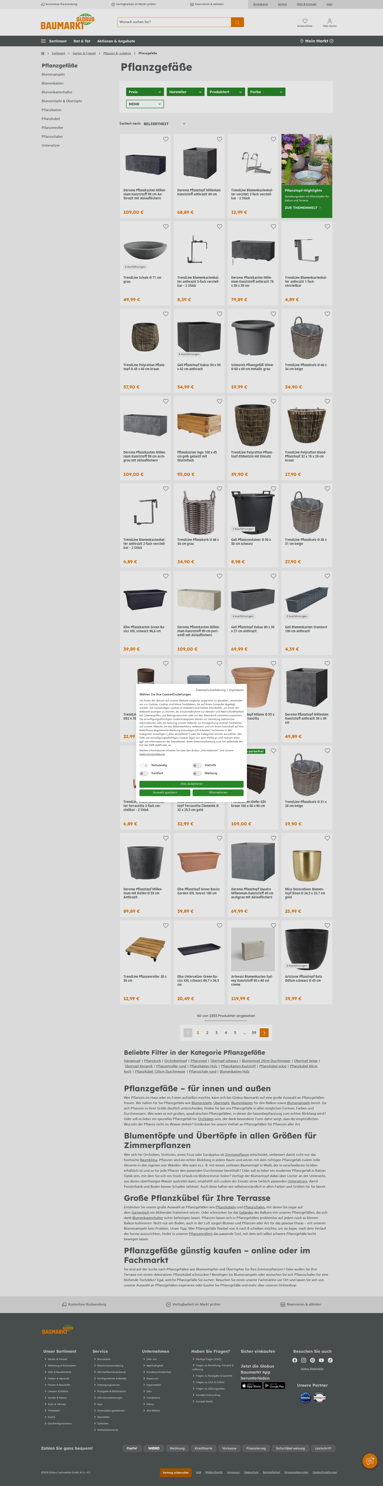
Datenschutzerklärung (211, 690)
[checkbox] (143, 765)
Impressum (236, 690)
